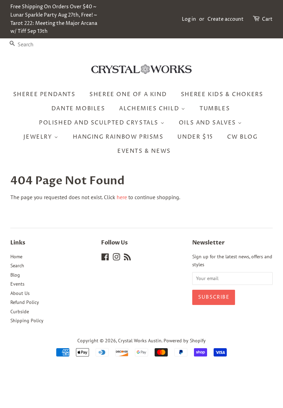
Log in (189, 19)
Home (16, 256)
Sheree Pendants (44, 94)
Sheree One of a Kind (128, 94)
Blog (15, 275)
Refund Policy (24, 302)
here (122, 197)
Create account (225, 19)
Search (17, 265)
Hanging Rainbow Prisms (118, 137)
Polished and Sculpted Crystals (99, 123)
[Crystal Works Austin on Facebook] (105, 258)
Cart (267, 19)
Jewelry (38, 137)
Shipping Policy (26, 320)
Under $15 (195, 137)
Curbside (19, 311)
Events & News (144, 151)
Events (17, 284)
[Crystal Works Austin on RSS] (127, 258)
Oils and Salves (208, 123)
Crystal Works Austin (140, 340)
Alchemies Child (150, 108)
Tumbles (214, 108)
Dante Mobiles (78, 108)
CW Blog (242, 137)
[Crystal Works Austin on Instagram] (116, 258)
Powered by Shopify (185, 340)
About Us (20, 293)
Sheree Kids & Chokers (222, 94)
